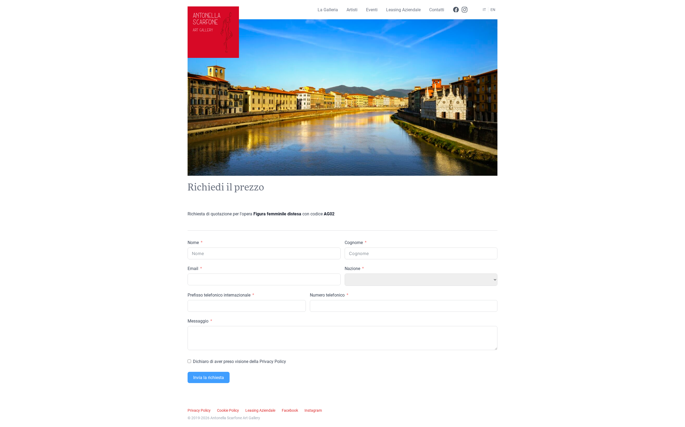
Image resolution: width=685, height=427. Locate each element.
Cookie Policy (228, 410)
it (484, 9)
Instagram (313, 410)
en (492, 9)
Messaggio (198, 321)
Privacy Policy (199, 410)
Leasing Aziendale (403, 9)
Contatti (436, 9)
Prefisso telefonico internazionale (219, 295)
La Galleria (328, 9)
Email (193, 268)
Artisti (352, 9)
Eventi (372, 9)
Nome (193, 242)
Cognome (354, 242)
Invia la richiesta (208, 377)
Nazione (352, 268)
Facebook (290, 410)
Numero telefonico (327, 295)
